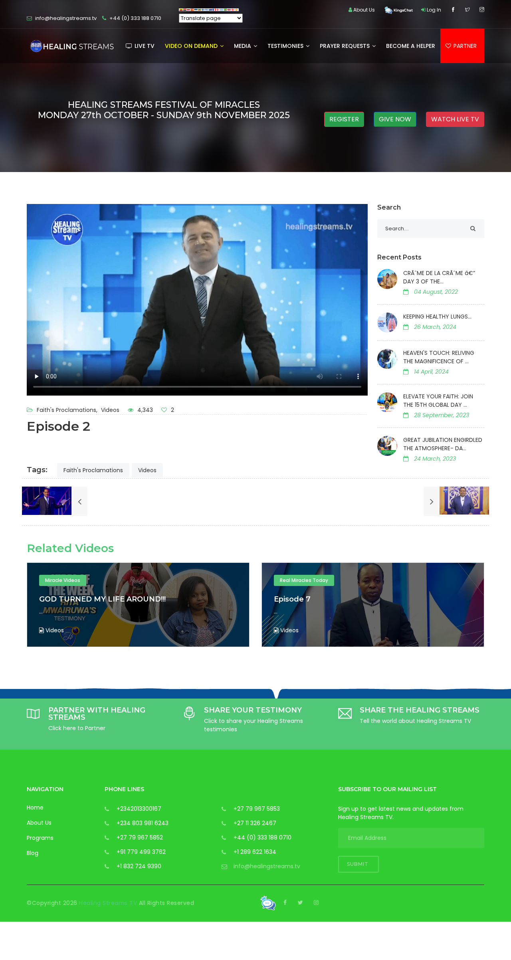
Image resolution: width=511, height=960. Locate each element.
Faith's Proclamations (93, 470)
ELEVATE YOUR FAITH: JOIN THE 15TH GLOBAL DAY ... (438, 400)
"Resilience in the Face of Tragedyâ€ (345, 599)
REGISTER (344, 119)
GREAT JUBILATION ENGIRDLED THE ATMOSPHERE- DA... (442, 444)
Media (243, 46)
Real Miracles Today (72, 580)
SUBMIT (358, 864)
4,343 (144, 410)
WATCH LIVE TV (455, 119)
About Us (39, 823)
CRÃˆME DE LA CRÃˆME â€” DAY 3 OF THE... (439, 277)
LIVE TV (143, 46)
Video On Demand (192, 46)
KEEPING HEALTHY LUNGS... (437, 317)
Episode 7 (60, 599)
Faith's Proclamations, (68, 410)
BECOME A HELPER (410, 46)
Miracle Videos (300, 580)
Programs (40, 838)
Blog (32, 853)
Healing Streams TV (109, 903)
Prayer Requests (345, 46)
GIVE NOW (395, 119)
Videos (110, 410)
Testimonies (286, 46)
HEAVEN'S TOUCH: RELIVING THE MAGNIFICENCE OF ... (438, 357)
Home (35, 808)
